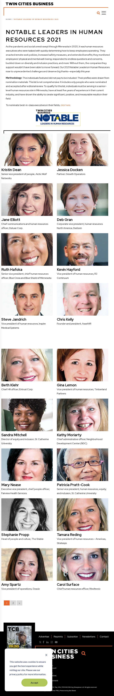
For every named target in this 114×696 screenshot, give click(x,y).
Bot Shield (72, 691)
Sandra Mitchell (14, 435)
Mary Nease (11, 484)
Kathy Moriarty (69, 435)
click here (65, 105)
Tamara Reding (69, 534)
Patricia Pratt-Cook (73, 484)
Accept (34, 682)
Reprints (58, 636)
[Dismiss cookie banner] (46, 655)
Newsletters (88, 636)
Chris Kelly (65, 319)
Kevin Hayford (68, 269)
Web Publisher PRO (52, 691)
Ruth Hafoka (11, 269)
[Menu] (104, 12)
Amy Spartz (11, 584)
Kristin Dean (11, 169)
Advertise (44, 636)
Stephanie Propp (15, 534)
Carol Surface (68, 584)
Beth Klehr (10, 385)
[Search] (98, 12)
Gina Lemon (66, 385)
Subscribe (72, 636)
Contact (104, 636)
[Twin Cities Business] (29, 3)
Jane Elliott (10, 219)
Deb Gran (65, 219)
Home (8, 19)
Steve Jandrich (13, 319)
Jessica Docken (70, 169)
